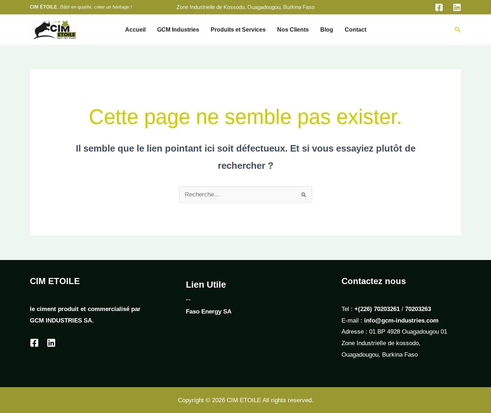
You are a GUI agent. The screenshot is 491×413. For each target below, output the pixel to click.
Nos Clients (293, 30)
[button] (458, 29)
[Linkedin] (457, 7)
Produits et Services (238, 30)
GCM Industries (178, 30)
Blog (326, 30)
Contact (355, 30)
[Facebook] (439, 7)
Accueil (135, 30)
